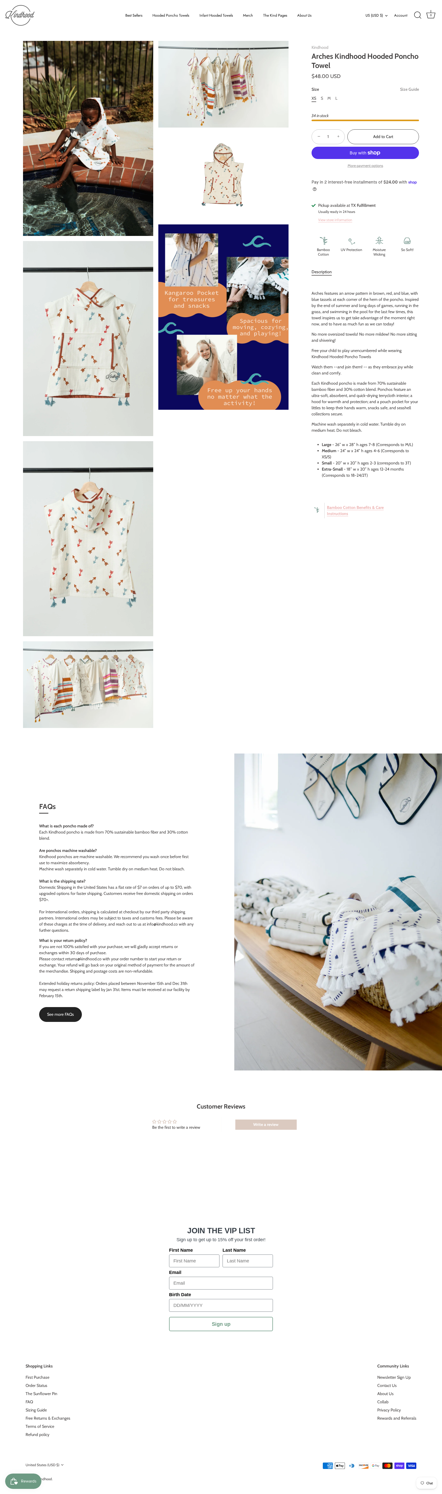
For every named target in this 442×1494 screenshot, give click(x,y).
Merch (248, 15)
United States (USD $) (42, 1465)
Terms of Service (40, 1426)
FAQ (29, 1401)
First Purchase (37, 1377)
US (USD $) (374, 15)
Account (400, 15)
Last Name (234, 1250)
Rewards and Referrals (396, 1418)
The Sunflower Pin (41, 1393)
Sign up (221, 1324)
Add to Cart (383, 136)
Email (175, 1272)
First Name (181, 1250)
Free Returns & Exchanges (48, 1418)
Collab (383, 1401)
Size (365, 89)
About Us (304, 15)
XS (314, 98)
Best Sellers (133, 15)
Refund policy (37, 1434)
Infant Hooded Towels (216, 15)
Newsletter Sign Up (394, 1377)
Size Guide (409, 89)
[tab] (324, 272)
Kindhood (320, 47)
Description (322, 271)
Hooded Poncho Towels (170, 15)
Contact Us (387, 1385)
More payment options (365, 165)
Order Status (36, 1385)
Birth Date (180, 1294)
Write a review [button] (266, 1124)
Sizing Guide (36, 1409)
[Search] (417, 15)
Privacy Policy (389, 1409)
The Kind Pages (275, 15)
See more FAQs (60, 1014)
